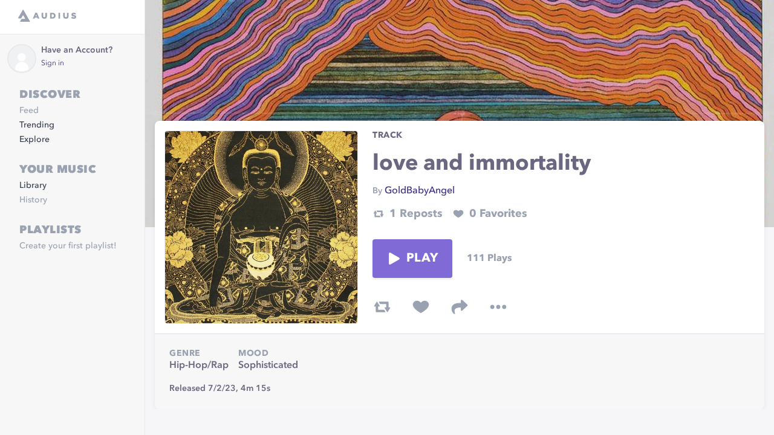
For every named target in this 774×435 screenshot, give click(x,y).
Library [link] (33, 185)
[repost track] (382, 307)
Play (422, 259)
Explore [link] (34, 139)
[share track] (459, 307)
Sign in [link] (52, 63)
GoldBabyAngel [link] (420, 191)
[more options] (498, 307)
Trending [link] (36, 125)
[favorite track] (421, 307)
